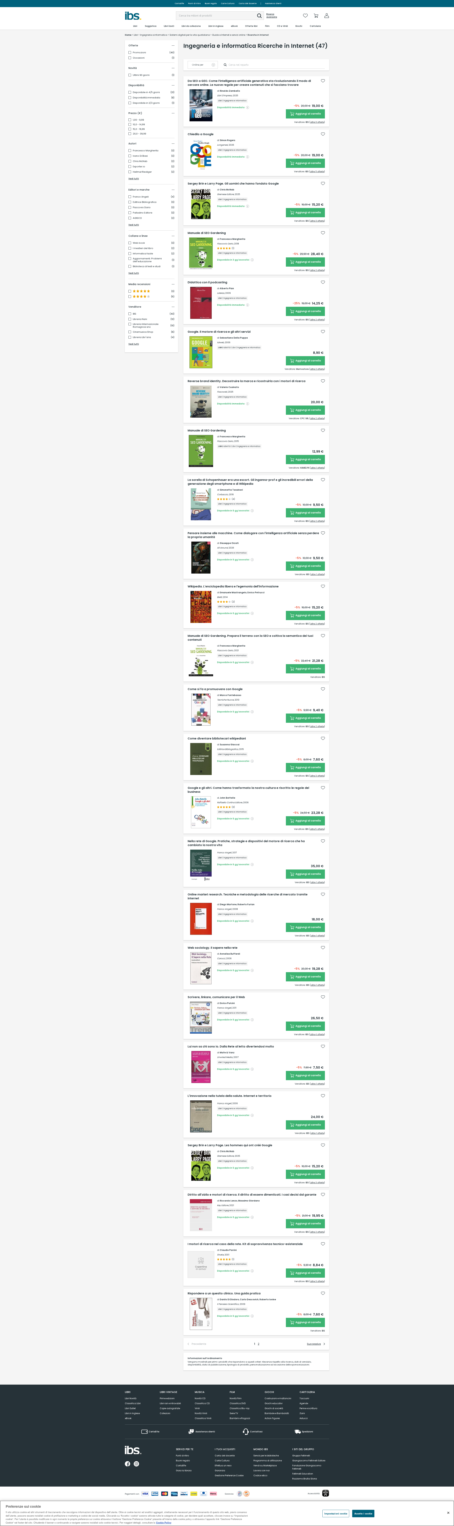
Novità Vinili (201, 1413)
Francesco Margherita (145, 150)
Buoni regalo (211, 3)
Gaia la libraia (184, 1470)
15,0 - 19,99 (139, 129)
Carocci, (221, 958)
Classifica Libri (133, 1403)
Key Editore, (223, 1205)
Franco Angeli (141, 196)
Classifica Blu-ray (240, 1408)
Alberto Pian (227, 288)
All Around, (222, 547)
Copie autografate (170, 1408)
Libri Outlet (130, 1408)
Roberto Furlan (245, 904)
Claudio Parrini (228, 1250)
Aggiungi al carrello (308, 113)
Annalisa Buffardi (230, 953)
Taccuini (304, 1398)
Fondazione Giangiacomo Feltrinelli (306, 1467)
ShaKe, (220, 1254)
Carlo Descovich (249, 1299)
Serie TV (234, 1413)
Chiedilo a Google (201, 134)
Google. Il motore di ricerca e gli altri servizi (219, 332)
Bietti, (219, 597)
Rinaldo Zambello (230, 90)
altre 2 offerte (317, 270)
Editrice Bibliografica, (228, 749)
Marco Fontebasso (230, 695)
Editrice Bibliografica (144, 202)
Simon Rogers (227, 140)
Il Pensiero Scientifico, (228, 1304)
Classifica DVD (238, 1403)
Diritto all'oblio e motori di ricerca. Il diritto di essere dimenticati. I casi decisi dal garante (252, 1195)
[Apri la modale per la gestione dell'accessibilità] (325, 1493)
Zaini (302, 1413)
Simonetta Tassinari (231, 489)
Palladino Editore (142, 212)
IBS (134, 313)
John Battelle (227, 797)
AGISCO (137, 218)
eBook (128, 1418)
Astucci (304, 1418)
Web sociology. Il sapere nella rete (212, 948)
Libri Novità (130, 1398)
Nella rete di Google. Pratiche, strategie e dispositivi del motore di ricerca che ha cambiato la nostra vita (246, 843)
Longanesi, (222, 144)
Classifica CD (202, 1403)
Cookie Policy (163, 1522)
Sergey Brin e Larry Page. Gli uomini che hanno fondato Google (233, 184)
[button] (259, 15)
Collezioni (165, 1413)
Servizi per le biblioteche (266, 1455)
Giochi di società (274, 1408)
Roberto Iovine (267, 1299)
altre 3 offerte (317, 122)
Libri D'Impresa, (224, 95)
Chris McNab (140, 161)
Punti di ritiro (194, 3)
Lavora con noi (261, 1470)
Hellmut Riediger (142, 172)
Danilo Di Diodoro (229, 1299)
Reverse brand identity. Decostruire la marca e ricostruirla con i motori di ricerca (246, 381)
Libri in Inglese (132, 1413)
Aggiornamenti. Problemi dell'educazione (147, 260)
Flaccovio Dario (142, 207)
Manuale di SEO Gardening (207, 233)
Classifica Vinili (203, 1418)
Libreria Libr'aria (142, 337)
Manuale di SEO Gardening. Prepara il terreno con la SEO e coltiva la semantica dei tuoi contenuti (250, 638)
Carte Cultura (227, 3)
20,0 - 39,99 (139, 133)
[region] (227, 1513)
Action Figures (272, 1418)
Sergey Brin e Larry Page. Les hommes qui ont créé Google (230, 1145)
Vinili (197, 1408)
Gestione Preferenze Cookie (229, 1475)
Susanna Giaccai (229, 744)
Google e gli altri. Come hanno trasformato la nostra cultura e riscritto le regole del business (248, 790)
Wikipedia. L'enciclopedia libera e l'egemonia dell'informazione (233, 586)
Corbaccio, (222, 494)
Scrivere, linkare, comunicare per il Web (216, 997)
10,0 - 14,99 (139, 124)
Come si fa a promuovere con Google (215, 689)
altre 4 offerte (317, 1034)
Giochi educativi (274, 1403)
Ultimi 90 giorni (141, 75)
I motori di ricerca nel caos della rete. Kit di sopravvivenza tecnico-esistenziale (245, 1244)
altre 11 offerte (317, 171)
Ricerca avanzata (271, 15)
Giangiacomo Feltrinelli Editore (308, 1460)
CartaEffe (179, 3)
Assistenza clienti (273, 3)
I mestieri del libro (143, 248)
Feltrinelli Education (302, 1473)
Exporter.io (139, 166)
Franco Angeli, (224, 852)
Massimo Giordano (249, 1200)
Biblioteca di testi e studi (146, 266)
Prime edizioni (167, 1398)
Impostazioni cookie (335, 1513)
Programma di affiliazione (267, 1460)
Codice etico (260, 1475)
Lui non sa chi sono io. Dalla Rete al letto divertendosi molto (231, 1047)
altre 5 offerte (317, 829)
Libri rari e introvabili (170, 1403)
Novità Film (236, 1398)
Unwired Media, (225, 1057)
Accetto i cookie (363, 1513)
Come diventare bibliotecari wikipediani (217, 739)
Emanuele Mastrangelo (233, 592)
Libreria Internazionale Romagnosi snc (146, 325)
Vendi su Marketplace (265, 1465)
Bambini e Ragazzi (240, 1418)
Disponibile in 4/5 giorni (146, 92)
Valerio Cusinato (229, 387)
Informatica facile (143, 253)
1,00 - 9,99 (138, 119)
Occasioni (139, 57)
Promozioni (139, 52)
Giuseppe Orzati (229, 543)
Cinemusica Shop (143, 332)
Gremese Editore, (225, 194)
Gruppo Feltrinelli (301, 1455)
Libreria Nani (140, 319)
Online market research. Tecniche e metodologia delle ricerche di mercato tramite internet (248, 896)
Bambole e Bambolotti (277, 1413)
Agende (304, 1403)
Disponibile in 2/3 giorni (146, 103)
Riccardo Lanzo (228, 1200)
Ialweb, (220, 342)
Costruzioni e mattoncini (278, 1398)
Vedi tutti (133, 178)
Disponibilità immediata (146, 97)
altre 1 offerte (317, 467)
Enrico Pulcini (227, 1003)
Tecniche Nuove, (225, 699)
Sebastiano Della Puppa (234, 337)
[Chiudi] (448, 1513)
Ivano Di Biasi (140, 156)
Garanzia (220, 1470)
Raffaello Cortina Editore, (230, 802)
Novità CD (200, 1398)
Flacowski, (222, 391)
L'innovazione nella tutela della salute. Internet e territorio (230, 1096)
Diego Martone (228, 904)
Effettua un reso (223, 1465)
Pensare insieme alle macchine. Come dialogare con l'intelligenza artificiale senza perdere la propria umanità (253, 535)
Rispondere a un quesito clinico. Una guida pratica (224, 1293)
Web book (139, 243)
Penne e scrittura (308, 1408)
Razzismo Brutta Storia (304, 1478)
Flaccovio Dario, (225, 243)
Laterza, (221, 293)
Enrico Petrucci (255, 592)
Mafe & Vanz (227, 1052)
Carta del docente (247, 3)
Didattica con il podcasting (207, 282)
